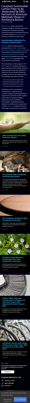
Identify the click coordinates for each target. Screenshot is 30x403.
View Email (7, 385)
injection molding (16, 48)
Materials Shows (19, 34)
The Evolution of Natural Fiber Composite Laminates (14, 219)
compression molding (20, 50)
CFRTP (25, 64)
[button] (24, 1)
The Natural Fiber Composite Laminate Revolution (14, 175)
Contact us (10, 106)
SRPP (10, 66)
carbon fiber (9, 58)
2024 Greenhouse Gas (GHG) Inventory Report (14, 136)
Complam (5, 46)
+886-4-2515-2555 (9, 383)
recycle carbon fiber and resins (11, 54)
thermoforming (6, 50)
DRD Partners (6, 26)
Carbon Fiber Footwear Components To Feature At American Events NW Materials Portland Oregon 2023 (13, 302)
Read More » (5, 146)
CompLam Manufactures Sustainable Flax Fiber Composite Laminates (12, 259)
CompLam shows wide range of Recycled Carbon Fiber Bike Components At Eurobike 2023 (15, 346)
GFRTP (4, 66)
